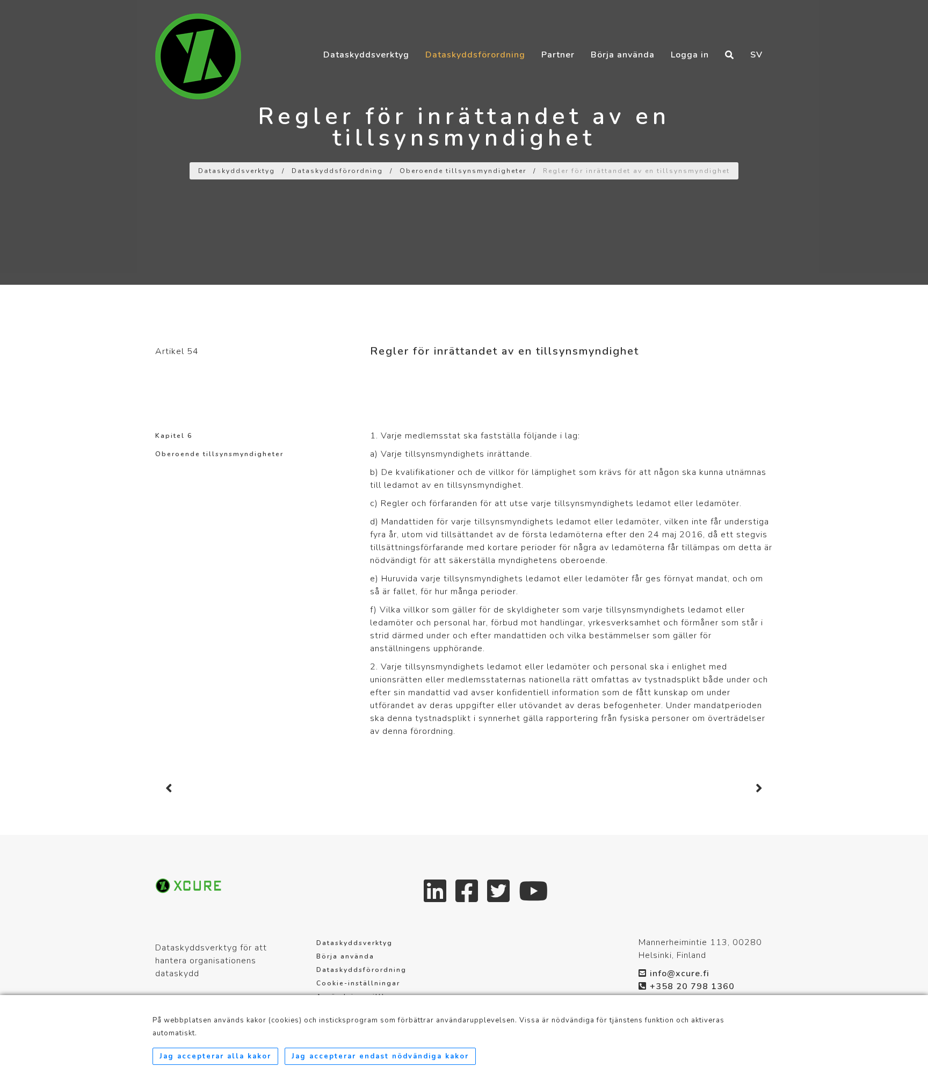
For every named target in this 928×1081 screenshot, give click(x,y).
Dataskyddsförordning (475, 33)
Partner (558, 33)
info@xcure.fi (679, 973)
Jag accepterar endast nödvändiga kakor (380, 1056)
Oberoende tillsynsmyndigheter (463, 171)
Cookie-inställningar (358, 983)
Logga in (690, 33)
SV (756, 33)
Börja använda (623, 33)
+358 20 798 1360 (692, 986)
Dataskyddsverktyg (366, 33)
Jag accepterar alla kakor (215, 1056)
